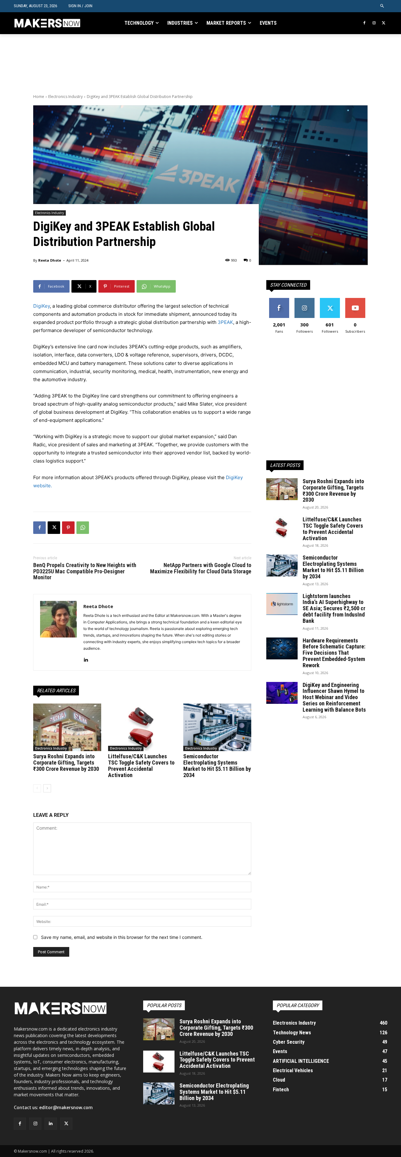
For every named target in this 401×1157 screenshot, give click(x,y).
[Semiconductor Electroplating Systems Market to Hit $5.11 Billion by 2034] (217, 727)
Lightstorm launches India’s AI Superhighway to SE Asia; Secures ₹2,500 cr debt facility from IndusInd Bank (334, 608)
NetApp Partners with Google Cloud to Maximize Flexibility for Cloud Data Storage (200, 568)
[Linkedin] (85, 658)
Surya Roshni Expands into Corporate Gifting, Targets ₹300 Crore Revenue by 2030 (66, 762)
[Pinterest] (68, 527)
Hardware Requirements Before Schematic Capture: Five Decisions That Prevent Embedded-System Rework (334, 652)
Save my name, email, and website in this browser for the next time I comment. (121, 937)
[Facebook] (364, 23)
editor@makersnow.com (66, 1107)
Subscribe (355, 300)
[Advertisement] (147, 63)
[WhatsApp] (82, 527)
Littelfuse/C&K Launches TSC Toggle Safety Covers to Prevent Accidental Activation (141, 765)
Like (279, 300)
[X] (383, 23)
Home (38, 96)
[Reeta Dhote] (58, 632)
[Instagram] (374, 23)
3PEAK (225, 322)
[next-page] (47, 788)
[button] (382, 6)
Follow (304, 300)
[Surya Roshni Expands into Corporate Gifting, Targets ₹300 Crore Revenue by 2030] (67, 727)
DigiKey (41, 306)
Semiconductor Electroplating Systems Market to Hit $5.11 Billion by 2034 (217, 765)
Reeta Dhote (49, 260)
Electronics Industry (65, 96)
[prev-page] (37, 788)
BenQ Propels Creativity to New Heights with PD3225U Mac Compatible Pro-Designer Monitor (84, 571)
